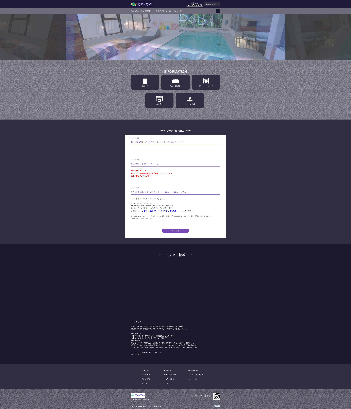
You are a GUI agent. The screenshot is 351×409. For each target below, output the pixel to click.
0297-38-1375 (135, 401)
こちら (139, 354)
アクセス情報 (178, 11)
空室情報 (168, 370)
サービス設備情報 (158, 11)
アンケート (169, 383)
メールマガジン (194, 379)
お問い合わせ (170, 379)
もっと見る (175, 231)
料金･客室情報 (146, 11)
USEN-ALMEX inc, (143, 406)
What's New (135, 11)
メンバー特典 (146, 375)
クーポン (169, 11)
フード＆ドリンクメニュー (197, 375)
